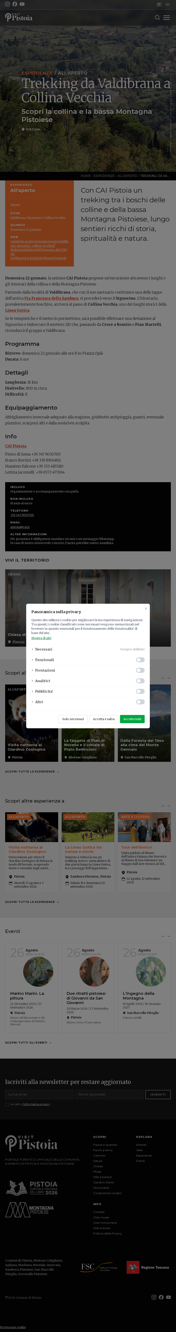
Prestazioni (45, 670)
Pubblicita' (44, 691)
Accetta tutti (132, 719)
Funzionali (44, 660)
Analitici (42, 681)
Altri (39, 702)
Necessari (43, 649)
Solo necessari (73, 719)
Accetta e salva (104, 719)
